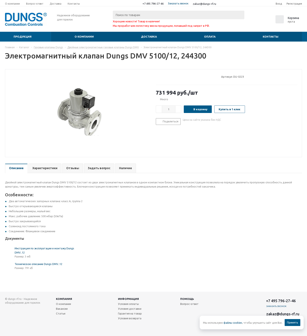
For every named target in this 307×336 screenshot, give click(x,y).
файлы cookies (232, 322)
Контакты (270, 36)
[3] (166, 76)
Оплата (210, 36)
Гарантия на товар (130, 313)
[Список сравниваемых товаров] (256, 21)
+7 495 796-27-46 (153, 3)
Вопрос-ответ (189, 303)
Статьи (60, 313)
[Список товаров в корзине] (287, 22)
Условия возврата (129, 318)
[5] (174, 76)
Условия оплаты (128, 303)
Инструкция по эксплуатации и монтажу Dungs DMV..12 (44, 250)
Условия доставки (129, 308)
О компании (84, 36)
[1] (158, 76)
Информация (128, 298)
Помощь (187, 298)
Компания (64, 298)
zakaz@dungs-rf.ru (204, 3)
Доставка (149, 36)
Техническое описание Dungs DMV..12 (38, 263)
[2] (162, 76)
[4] (170, 76)
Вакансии (62, 308)
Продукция (23, 36)
